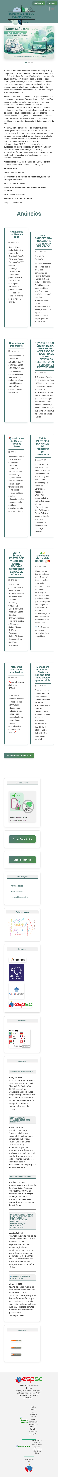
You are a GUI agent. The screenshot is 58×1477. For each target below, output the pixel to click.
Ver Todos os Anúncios (18, 755)
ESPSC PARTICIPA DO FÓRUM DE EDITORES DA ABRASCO (42, 446)
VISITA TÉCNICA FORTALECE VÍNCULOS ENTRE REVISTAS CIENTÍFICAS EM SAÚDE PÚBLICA (16, 563)
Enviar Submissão (22, 839)
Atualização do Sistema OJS (16, 234)
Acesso (51, 3)
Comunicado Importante (16, 344)
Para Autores (17, 891)
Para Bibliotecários (19, 897)
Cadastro (38, 3)
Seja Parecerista (22, 859)
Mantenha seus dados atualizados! (16, 669)
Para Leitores (17, 885)
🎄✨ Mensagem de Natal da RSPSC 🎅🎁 (42, 557)
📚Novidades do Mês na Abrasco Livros (16, 442)
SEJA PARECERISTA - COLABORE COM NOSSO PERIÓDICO (43, 241)
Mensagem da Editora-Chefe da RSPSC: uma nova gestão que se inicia (42, 673)
